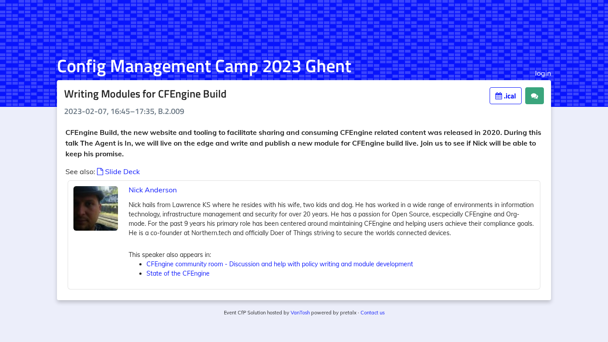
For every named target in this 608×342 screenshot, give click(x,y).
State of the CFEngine (178, 273)
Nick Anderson (153, 189)
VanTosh (300, 312)
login (543, 73)
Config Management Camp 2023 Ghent (204, 65)
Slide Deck (121, 171)
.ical (509, 95)
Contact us (373, 312)
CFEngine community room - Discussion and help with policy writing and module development (279, 264)
